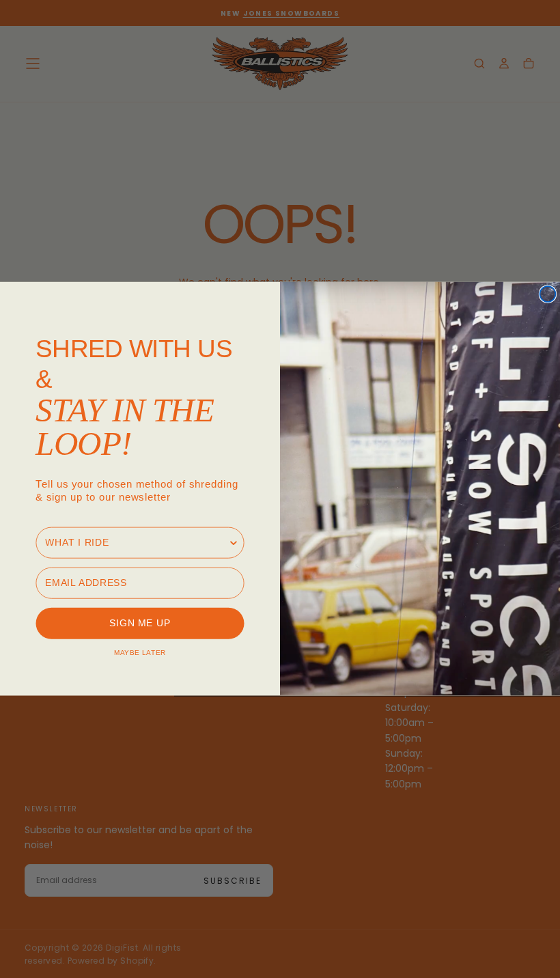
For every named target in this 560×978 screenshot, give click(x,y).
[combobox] (136, 543)
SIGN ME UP (139, 623)
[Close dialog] (547, 294)
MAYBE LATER (140, 652)
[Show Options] (233, 543)
